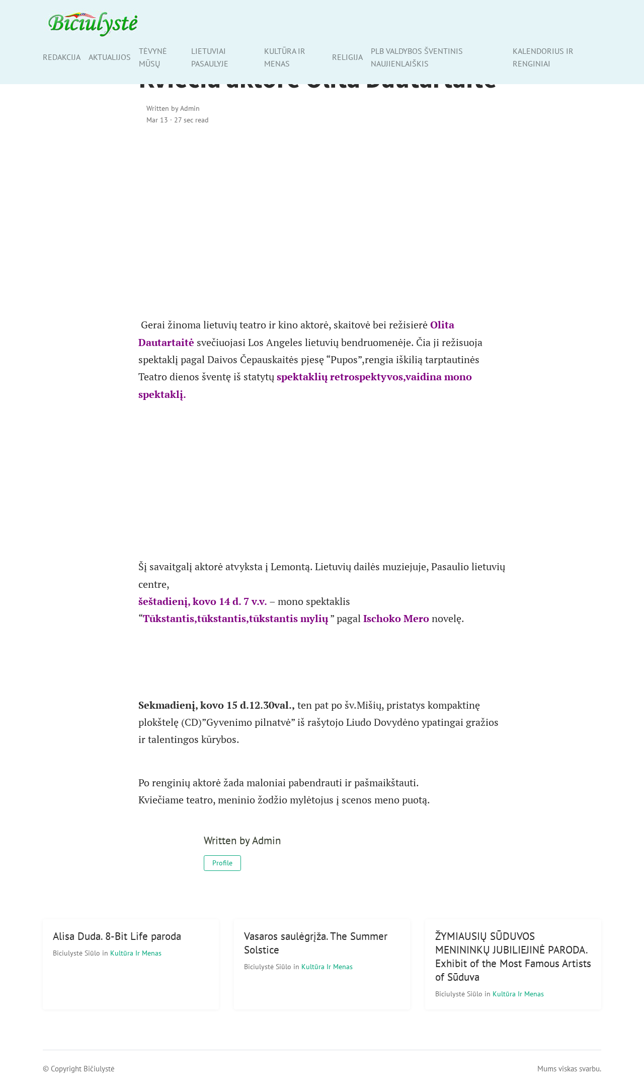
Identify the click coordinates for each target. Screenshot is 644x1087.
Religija (347, 57)
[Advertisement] (322, 220)
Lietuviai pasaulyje (209, 57)
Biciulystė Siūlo (77, 953)
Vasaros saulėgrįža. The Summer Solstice (315, 943)
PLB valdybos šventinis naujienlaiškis (417, 57)
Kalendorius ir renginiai (543, 57)
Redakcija (61, 57)
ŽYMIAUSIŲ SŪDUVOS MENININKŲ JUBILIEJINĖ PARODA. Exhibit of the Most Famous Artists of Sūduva (513, 956)
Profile (222, 862)
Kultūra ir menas (284, 57)
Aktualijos (110, 57)
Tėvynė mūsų (153, 57)
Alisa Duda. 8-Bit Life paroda (117, 936)
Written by (173, 108)
